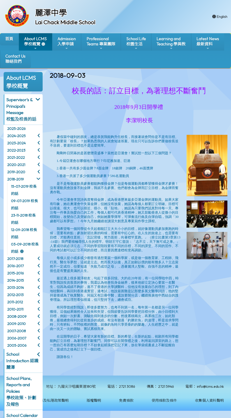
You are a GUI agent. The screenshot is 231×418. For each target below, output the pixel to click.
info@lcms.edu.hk (210, 386)
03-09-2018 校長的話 (25, 248)
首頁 (9, 38)
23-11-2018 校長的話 (23, 219)
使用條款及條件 (164, 400)
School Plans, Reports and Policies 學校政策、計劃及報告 (21, 391)
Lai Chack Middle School (65, 22)
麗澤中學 (51, 13)
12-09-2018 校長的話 (24, 233)
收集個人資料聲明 (209, 400)
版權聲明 (94, 400)
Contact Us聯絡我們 (15, 59)
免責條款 (126, 400)
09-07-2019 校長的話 (24, 204)
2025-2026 (16, 128)
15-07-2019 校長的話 (24, 190)
